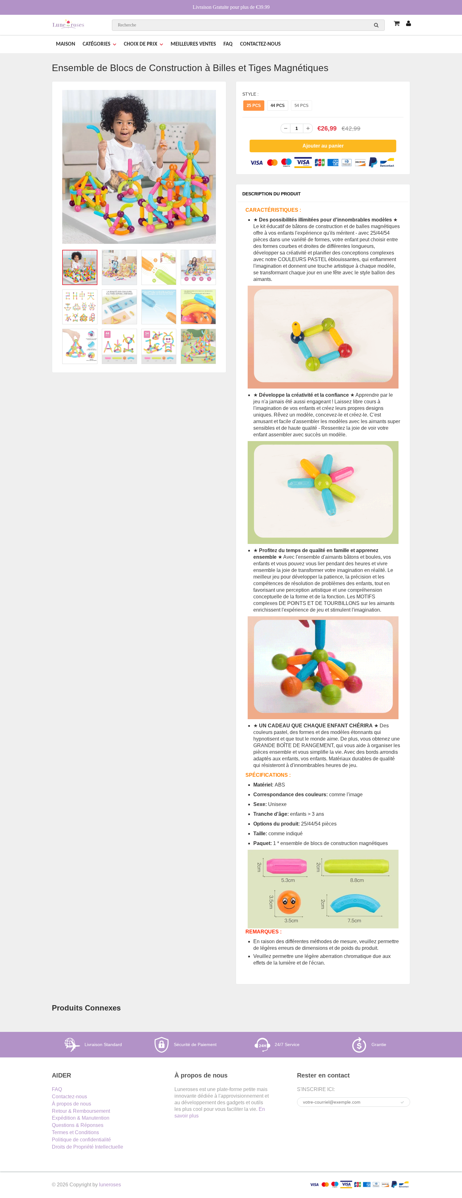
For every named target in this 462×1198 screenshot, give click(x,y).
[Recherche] (376, 25)
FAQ (228, 44)
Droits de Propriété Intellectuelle (87, 1147)
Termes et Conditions (75, 1132)
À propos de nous (71, 1103)
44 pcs (278, 105)
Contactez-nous (69, 1096)
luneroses (110, 1184)
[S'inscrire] (402, 1102)
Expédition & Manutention (80, 1118)
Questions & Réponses (77, 1125)
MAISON (65, 44)
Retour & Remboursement (81, 1111)
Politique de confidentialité (81, 1139)
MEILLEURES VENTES (193, 44)
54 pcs (301, 105)
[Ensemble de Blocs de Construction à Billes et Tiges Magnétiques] (139, 167)
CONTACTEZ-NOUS (260, 44)
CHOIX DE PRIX (140, 44)
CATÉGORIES (96, 44)
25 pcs (254, 105)
